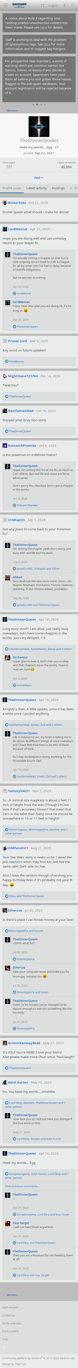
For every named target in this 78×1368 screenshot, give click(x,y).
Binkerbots (17, 202)
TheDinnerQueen (25, 254)
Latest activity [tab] (36, 188)
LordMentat (18, 229)
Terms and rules (12, 1323)
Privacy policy (10, 1331)
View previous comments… (22, 1186)
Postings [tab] (58, 188)
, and (38, 568)
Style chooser (10, 1307)
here (43, 27)
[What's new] (64, 5)
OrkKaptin (16, 520)
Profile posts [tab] (12, 188)
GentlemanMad (21, 410)
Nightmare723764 (23, 376)
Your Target (21, 1223)
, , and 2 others (35, 725)
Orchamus (20, 657)
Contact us (8, 1315)
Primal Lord (17, 341)
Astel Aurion (18, 1082)
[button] (42, 5)
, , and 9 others (40, 649)
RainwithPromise (22, 445)
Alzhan (18, 577)
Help (5, 1339)
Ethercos (15, 910)
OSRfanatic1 (18, 848)
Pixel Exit (20, 1364)
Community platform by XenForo (38, 1358)
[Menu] (5, 5)
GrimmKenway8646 (24, 1043)
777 (9, 167)
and (27, 505)
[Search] (73, 5)
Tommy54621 (19, 791)
